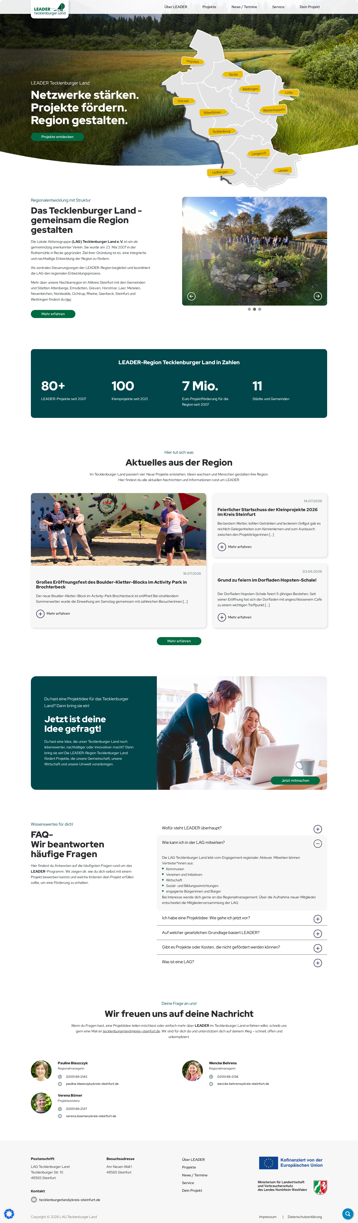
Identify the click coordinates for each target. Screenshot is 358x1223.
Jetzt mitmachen (295, 780)
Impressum (268, 1217)
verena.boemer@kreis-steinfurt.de (91, 1116)
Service (278, 7)
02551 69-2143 (76, 1076)
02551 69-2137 (76, 1109)
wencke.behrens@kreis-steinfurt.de (243, 1083)
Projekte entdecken (57, 136)
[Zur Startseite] (50, 9)
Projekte (209, 7)
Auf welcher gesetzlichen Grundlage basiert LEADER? (211, 932)
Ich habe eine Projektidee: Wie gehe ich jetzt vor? (206, 918)
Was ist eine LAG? (178, 961)
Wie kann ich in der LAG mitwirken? (193, 842)
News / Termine (244, 7)
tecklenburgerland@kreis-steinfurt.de (131, 1031)
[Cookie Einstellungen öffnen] (9, 1213)
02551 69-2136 (227, 1076)
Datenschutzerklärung (305, 1217)
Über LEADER (175, 7)
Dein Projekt (310, 7)
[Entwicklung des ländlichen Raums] (292, 1162)
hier (68, 299)
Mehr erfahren (53, 314)
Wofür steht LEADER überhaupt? (192, 828)
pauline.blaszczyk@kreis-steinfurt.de (92, 1083)
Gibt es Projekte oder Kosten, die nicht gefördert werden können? (221, 947)
